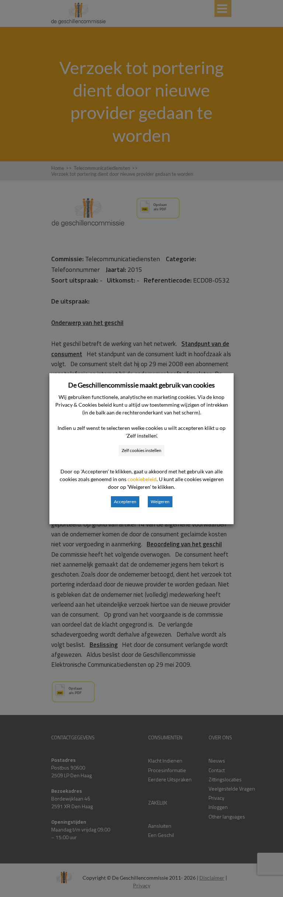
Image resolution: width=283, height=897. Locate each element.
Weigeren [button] (160, 501)
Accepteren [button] (125, 501)
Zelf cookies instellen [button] (141, 450)
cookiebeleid (142, 479)
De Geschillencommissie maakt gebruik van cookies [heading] (141, 385)
